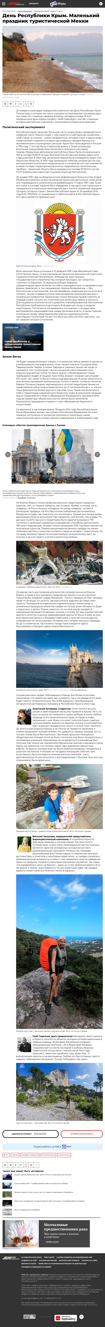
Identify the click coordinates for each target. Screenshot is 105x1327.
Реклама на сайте (89, 1260)
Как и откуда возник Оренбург (27, 1210)
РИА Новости (10, 498)
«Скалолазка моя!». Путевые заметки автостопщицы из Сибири (41, 1183)
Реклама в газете (28, 1264)
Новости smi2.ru (11, 1248)
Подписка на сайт (29, 1260)
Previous (7, 455)
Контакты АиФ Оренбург (69, 1260)
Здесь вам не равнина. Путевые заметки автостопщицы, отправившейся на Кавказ (49, 1201)
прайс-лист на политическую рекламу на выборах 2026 (62, 1264)
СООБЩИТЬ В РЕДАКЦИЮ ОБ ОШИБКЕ (36, 1267)
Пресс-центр (49, 1257)
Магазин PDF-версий (48, 1260)
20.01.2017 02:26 (8, 11)
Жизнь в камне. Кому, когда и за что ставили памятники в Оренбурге (43, 1192)
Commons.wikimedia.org (60, 690)
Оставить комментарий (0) (82, 1134)
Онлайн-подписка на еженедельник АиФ (74, 1257)
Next (97, 455)
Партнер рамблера (44, 1317)
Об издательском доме (31, 1257)
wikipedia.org (47, 266)
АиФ (17, 97)
